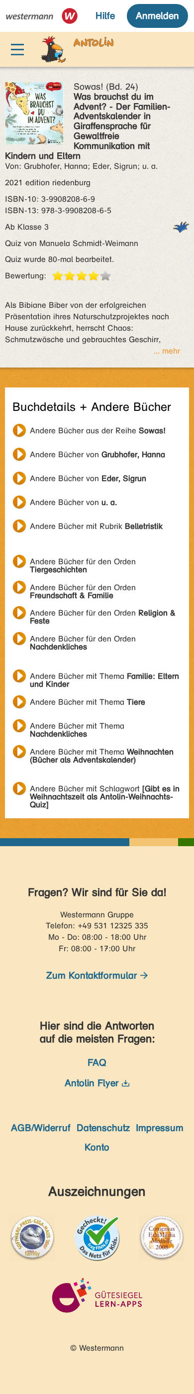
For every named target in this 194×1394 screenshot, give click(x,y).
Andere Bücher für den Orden (83, 563)
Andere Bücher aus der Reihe (98, 430)
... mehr (167, 351)
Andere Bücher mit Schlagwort (105, 790)
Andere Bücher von (97, 454)
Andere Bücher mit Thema (104, 677)
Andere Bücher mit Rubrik (96, 526)
